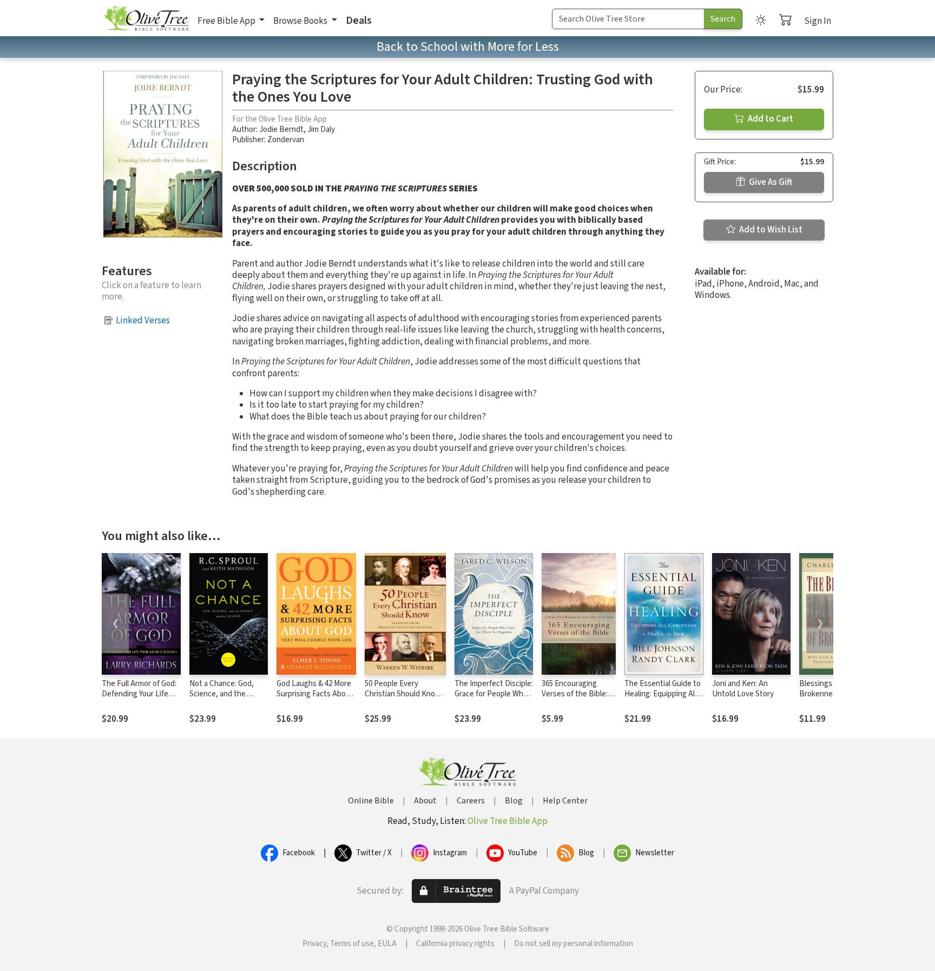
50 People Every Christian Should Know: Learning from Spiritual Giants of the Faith (404, 699)
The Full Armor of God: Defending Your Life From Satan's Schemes (140, 694)
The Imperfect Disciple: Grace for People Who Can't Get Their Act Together (494, 699)
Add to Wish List (770, 229)
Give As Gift (770, 182)
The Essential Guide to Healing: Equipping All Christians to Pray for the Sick (662, 699)
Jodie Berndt (281, 129)
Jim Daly (321, 129)
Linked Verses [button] (143, 320)
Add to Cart (769, 118)
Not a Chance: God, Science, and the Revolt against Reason (227, 694)
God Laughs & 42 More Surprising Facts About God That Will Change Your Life (314, 699)
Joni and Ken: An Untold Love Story (743, 689)
